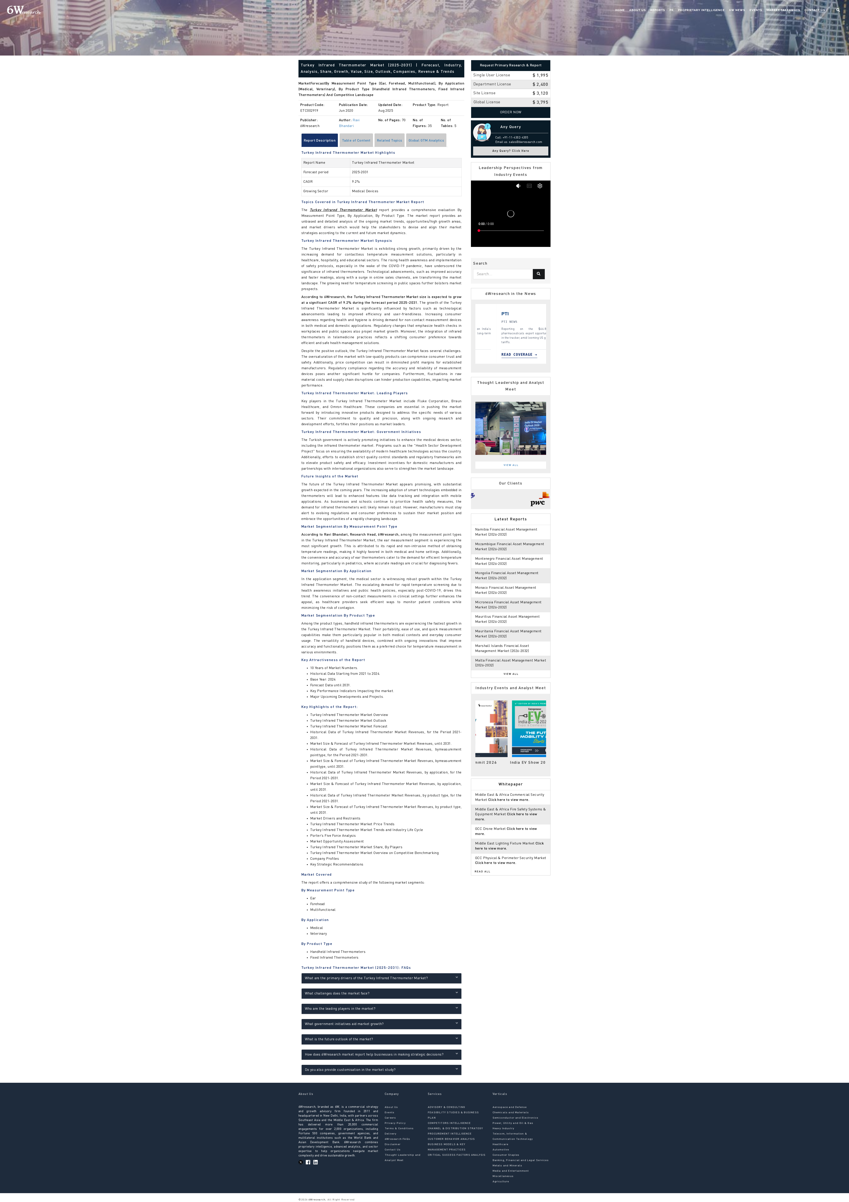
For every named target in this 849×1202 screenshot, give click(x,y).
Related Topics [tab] (389, 140)
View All (511, 465)
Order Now (511, 112)
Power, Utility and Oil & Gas (513, 1123)
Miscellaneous (503, 1176)
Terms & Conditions (399, 1128)
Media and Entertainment (511, 1171)
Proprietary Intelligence (701, 10)
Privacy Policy (395, 1123)
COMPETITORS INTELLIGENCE (449, 1123)
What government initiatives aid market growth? (344, 1024)
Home (620, 10)
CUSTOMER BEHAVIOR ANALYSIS (451, 1139)
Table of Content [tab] (356, 140)
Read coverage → (498, 354)
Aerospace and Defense (510, 1107)
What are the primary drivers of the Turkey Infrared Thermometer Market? (366, 978)
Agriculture (501, 1181)
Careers (390, 1118)
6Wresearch (316, 1199)
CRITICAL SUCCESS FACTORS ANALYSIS (457, 1155)
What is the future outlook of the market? (339, 1039)
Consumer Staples (506, 1155)
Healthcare (501, 1144)
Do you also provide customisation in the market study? (350, 1070)
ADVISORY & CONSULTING (446, 1107)
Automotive (501, 1149)
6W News (737, 10)
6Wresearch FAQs (397, 1139)
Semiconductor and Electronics (516, 1118)
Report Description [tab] (320, 140)
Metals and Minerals (507, 1165)
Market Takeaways (783, 10)
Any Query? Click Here (510, 151)
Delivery (391, 1134)
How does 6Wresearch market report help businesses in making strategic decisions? (374, 1054)
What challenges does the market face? (337, 993)
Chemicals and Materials (511, 1112)
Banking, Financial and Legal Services (521, 1160)
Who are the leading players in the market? (340, 1009)
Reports (657, 10)
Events (756, 10)
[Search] (539, 274)
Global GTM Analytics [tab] (426, 140)
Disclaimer (393, 1144)
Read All (483, 871)
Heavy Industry (503, 1128)
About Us (637, 10)
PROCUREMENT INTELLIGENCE (450, 1134)
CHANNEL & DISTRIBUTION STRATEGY (455, 1128)
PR (671, 10)
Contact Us (815, 10)
